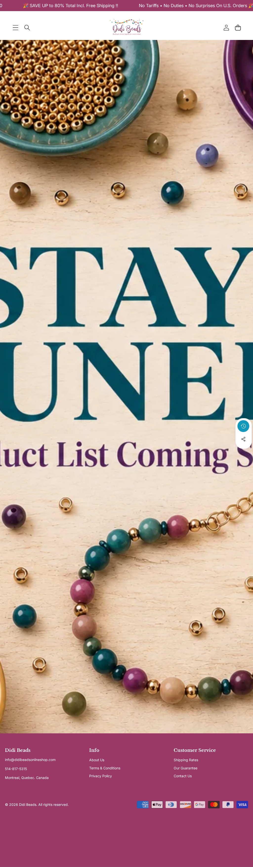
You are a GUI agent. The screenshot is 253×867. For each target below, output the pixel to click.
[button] (237, 27)
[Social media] (243, 439)
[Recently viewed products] (243, 426)
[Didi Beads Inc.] (126, 27)
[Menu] (15, 27)
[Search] (27, 27)
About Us (96, 760)
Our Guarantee (185, 768)
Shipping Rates (186, 760)
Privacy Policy (100, 776)
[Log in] (226, 27)
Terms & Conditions (104, 768)
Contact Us (183, 776)
